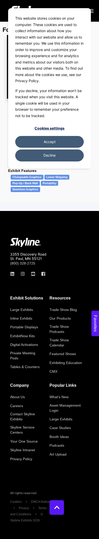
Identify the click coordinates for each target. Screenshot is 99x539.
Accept (50, 142)
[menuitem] (21, 309)
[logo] (25, 242)
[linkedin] (14, 274)
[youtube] (33, 274)
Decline (49, 155)
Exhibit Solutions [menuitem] (26, 298)
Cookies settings (49, 128)
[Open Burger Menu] (91, 11)
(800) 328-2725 (22, 263)
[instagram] (23, 274)
